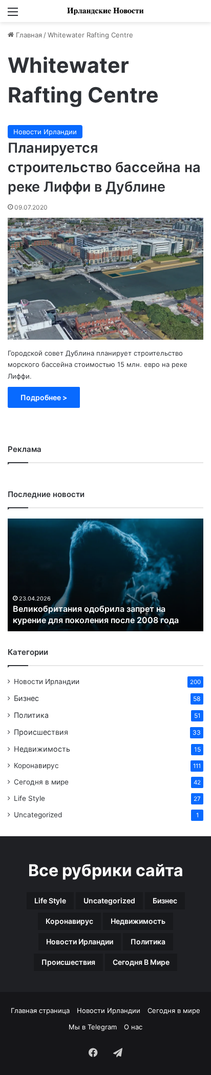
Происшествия (41, 732)
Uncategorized (38, 815)
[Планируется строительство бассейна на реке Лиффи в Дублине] (105, 279)
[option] (105, 575)
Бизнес (26, 698)
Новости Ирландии (45, 132)
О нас (133, 1027)
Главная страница (40, 1010)
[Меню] (13, 15)
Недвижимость (42, 749)
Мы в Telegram (93, 1027)
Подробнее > (43, 397)
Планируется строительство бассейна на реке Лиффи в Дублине (104, 167)
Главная (28, 35)
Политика (31, 715)
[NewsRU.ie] (105, 11)
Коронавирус (36, 765)
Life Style (29, 798)
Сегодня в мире (41, 782)
